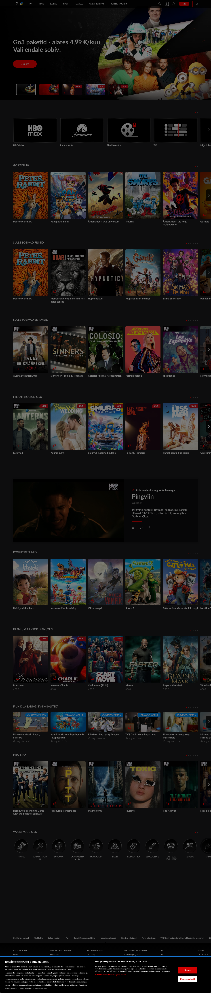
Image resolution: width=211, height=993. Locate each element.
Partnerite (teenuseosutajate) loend (110, 974)
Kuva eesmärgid (187, 979)
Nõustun (187, 970)
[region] (105, 975)
